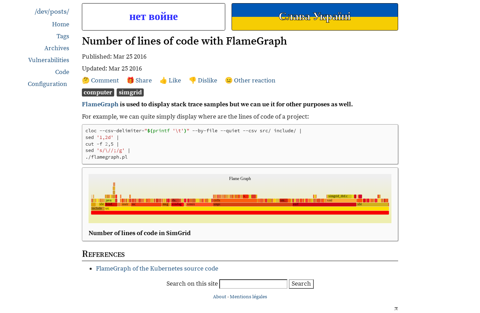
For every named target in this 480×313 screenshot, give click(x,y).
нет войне (153, 16)
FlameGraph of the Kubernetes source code (157, 269)
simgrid (130, 92)
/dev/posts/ (52, 11)
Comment (105, 80)
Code (62, 72)
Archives (56, 48)
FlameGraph (100, 104)
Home (60, 24)
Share (144, 80)
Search (301, 284)
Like (175, 80)
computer (98, 92)
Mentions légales (248, 297)
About (219, 297)
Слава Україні (315, 16)
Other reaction (254, 80)
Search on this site (193, 284)
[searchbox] (253, 284)
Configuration (47, 84)
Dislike (208, 80)
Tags (63, 36)
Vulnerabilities (48, 60)
